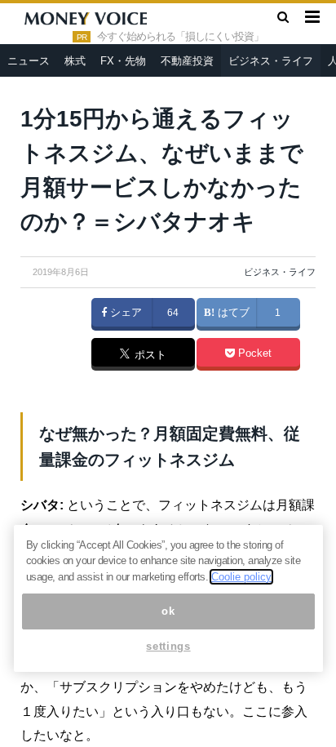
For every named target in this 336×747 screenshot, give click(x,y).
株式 (75, 61)
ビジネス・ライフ (270, 61)
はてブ (232, 312)
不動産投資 (187, 61)
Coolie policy (241, 577)
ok (168, 611)
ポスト (148, 355)
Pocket (253, 353)
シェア (124, 312)
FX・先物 (123, 61)
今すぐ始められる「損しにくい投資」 (180, 36)
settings (168, 646)
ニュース (28, 61)
